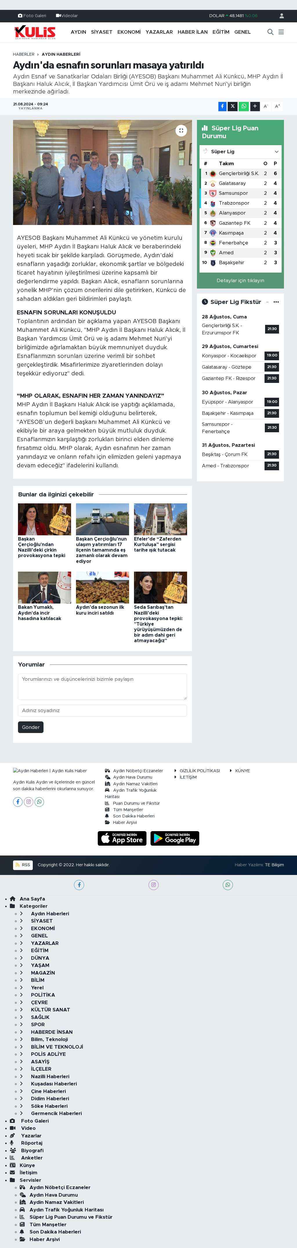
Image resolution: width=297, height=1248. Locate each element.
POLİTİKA (42, 995)
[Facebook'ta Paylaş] (222, 106)
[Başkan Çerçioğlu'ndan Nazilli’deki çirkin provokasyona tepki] (44, 518)
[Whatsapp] (39, 802)
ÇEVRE (39, 1002)
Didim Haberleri (49, 1098)
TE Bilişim (274, 865)
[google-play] (175, 837)
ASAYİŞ (40, 1061)
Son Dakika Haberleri (134, 816)
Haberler (24, 55)
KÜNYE (242, 771)
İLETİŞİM (188, 777)
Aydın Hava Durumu (132, 777)
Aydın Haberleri (61, 55)
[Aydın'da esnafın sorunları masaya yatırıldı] (102, 172)
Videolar (69, 16)
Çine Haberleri (48, 1091)
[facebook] (79, 885)
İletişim (28, 1172)
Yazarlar (30, 1135)
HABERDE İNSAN (51, 1032)
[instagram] (153, 885)
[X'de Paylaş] (233, 106)
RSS (25, 865)
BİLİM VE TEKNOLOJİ (56, 1046)
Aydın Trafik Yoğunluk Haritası (67, 1209)
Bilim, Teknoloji (49, 1039)
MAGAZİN (42, 972)
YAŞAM (39, 965)
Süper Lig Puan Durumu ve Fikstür (71, 1217)
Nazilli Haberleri (49, 1076)
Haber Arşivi (125, 822)
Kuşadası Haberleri (53, 1083)
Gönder (31, 727)
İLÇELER (40, 1069)
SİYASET (102, 32)
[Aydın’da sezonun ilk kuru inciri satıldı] (102, 587)
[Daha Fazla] (255, 106)
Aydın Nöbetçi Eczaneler (138, 771)
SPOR (37, 1024)
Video (28, 1128)
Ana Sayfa (32, 898)
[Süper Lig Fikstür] (276, 302)
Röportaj (31, 1143)
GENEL (242, 32)
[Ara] (270, 32)
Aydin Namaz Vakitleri (135, 784)
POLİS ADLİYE (48, 1054)
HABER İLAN (193, 32)
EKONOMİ (129, 32)
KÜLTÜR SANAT (50, 1009)
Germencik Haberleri (56, 1113)
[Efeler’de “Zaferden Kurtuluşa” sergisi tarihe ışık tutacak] (160, 518)
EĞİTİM (221, 32)
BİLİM (37, 980)
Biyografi (32, 1150)
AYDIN (78, 32)
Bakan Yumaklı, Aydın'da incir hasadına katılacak (39, 613)
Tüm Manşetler (128, 810)
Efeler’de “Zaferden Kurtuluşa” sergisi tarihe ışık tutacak (157, 544)
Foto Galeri (34, 16)
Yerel (37, 987)
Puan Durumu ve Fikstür (136, 803)
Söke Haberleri (49, 1106)
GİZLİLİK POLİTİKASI (200, 771)
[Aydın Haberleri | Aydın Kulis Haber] (35, 32)
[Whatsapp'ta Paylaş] (244, 106)
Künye (27, 1165)
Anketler (31, 1157)
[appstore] (123, 837)
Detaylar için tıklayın (240, 280)
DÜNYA (39, 958)
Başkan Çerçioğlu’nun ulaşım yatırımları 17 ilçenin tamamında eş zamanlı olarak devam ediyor (102, 550)
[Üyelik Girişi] (279, 16)
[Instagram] (28, 802)
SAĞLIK (40, 1017)
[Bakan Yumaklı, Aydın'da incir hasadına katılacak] (44, 587)
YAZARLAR (159, 32)
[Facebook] (18, 802)
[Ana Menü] (281, 32)
